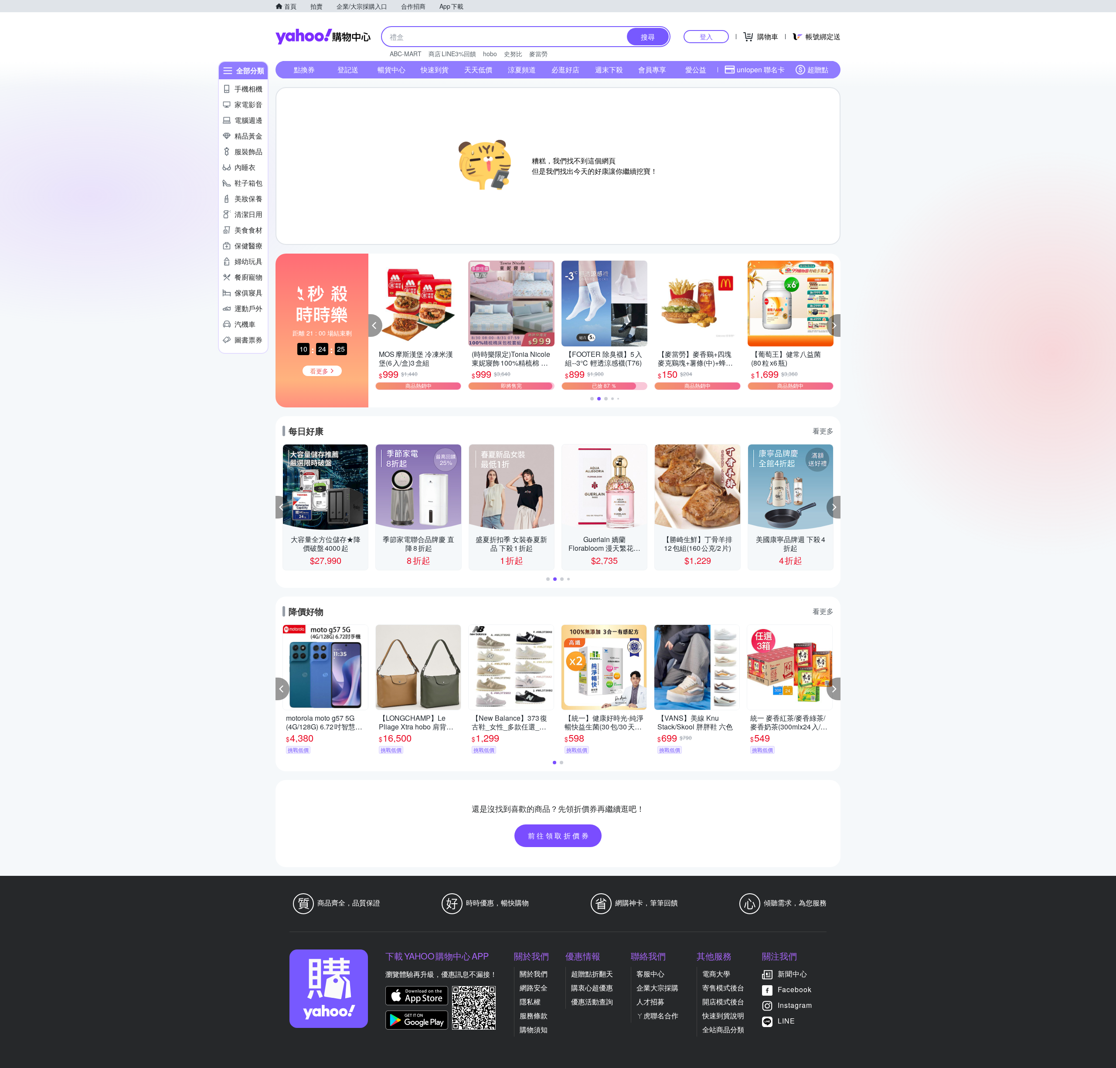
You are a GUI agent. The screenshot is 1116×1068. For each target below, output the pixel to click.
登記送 (347, 69)
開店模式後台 (723, 1002)
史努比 (513, 54)
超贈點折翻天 (592, 974)
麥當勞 (538, 54)
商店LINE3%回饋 (452, 54)
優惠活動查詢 (592, 1002)
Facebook (795, 989)
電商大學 (716, 974)
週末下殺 (609, 69)
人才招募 (650, 1002)
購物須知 (534, 1029)
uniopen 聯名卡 (761, 69)
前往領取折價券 (559, 836)
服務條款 (534, 1015)
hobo (490, 54)
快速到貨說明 (723, 1015)
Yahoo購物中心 (323, 36)
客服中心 (650, 974)
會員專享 (652, 69)
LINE (786, 1021)
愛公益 (695, 69)
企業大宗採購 (657, 988)
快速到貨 (435, 69)
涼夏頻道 (522, 69)
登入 (706, 36)
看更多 (823, 431)
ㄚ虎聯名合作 (657, 1015)
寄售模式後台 (723, 988)
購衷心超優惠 (592, 988)
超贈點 (817, 69)
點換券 (304, 69)
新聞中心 (792, 974)
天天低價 (478, 69)
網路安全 (534, 988)
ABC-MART (406, 54)
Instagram (795, 1005)
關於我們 (534, 974)
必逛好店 (565, 69)
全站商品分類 (723, 1029)
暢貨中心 (391, 69)
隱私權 (530, 1002)
